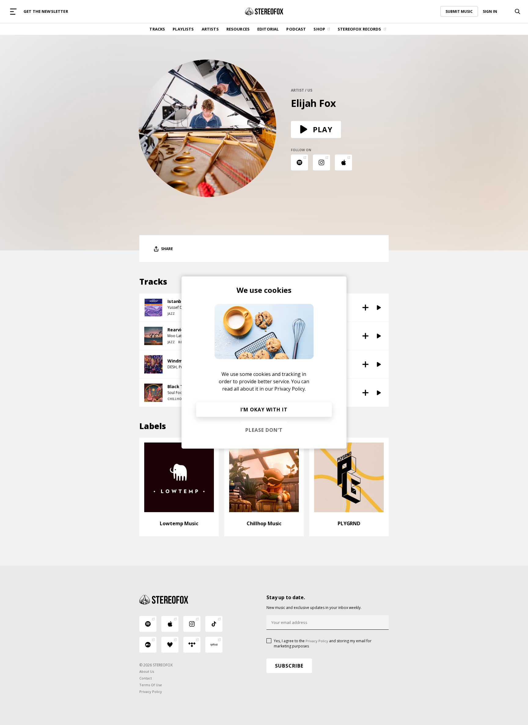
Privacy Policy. (290, 388)
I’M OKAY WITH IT (264, 409)
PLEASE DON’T (264, 430)
